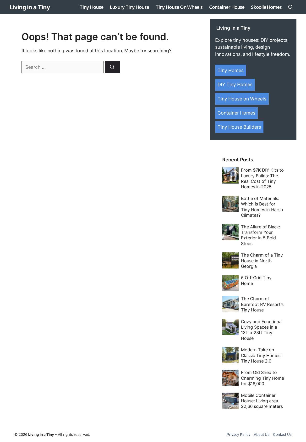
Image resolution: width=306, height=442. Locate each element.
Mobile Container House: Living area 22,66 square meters (262, 401)
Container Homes (236, 113)
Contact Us (282, 434)
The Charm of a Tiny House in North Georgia (262, 261)
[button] (290, 7)
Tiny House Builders (239, 127)
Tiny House (91, 7)
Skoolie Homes (266, 7)
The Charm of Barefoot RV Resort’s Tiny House (262, 304)
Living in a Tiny (30, 7)
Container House (227, 7)
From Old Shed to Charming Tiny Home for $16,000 (262, 378)
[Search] (112, 67)
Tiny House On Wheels (179, 7)
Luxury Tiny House (129, 7)
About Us (261, 434)
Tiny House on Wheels (242, 99)
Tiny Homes (231, 70)
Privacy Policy (238, 434)
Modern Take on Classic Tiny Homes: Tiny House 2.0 (261, 355)
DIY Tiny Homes (235, 84)
